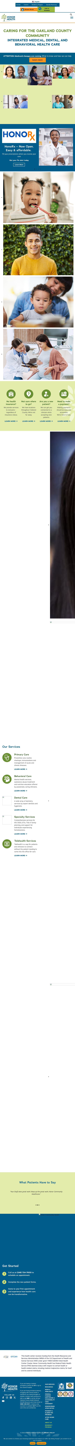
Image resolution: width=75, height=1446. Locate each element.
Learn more (37, 60)
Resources (49, 1387)
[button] (36, 1)
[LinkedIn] (10, 1397)
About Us (48, 1422)
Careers (26, 5)
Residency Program (37, 5)
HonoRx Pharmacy (51, 5)
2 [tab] (37, 169)
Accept (33, 1443)
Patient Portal (29, 9)
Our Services (50, 1384)
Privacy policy (41, 1443)
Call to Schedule (47, 9)
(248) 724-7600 (24, 1272)
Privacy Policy (49, 1433)
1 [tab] (35, 169)
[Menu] (72, 17)
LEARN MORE (10, 421)
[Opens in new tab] (3, 1397)
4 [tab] (40, 169)
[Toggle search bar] (71, 14)
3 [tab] (38, 169)
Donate (18, 5)
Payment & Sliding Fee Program (49, 1412)
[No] (73, 1441)
